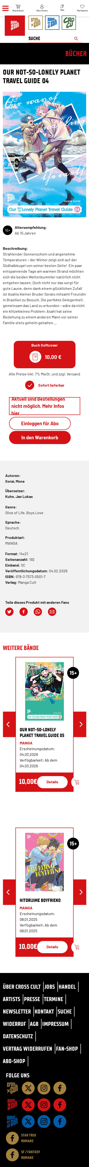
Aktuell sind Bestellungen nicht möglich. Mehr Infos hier (38, 406)
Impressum (55, 1023)
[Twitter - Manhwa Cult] (28, 1121)
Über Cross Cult (22, 986)
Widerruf (14, 1023)
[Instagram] (43, 1088)
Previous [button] (8, 724)
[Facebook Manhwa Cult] (59, 1121)
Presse (32, 999)
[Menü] (5, 8)
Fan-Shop (67, 1048)
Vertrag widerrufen (27, 1048)
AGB (34, 1023)
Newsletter (17, 1011)
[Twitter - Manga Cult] (28, 1104)
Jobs (49, 986)
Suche (65, 1011)
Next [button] (81, 724)
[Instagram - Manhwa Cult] (43, 1121)
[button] (9, 612)
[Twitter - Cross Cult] (28, 1088)
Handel (67, 986)
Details (52, 781)
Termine (53, 999)
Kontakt (44, 1011)
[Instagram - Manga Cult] (43, 1104)
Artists (11, 999)
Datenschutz (18, 1036)
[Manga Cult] (12, 1104)
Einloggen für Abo (40, 423)
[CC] (12, 1088)
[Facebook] (59, 1088)
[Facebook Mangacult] (59, 1104)
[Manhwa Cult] (12, 1121)
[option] (44, 724)
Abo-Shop (14, 1061)
